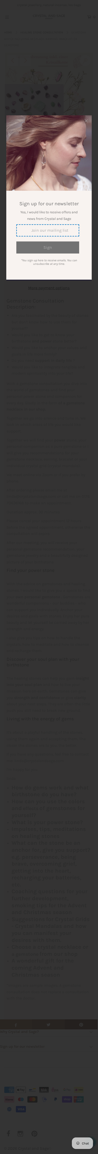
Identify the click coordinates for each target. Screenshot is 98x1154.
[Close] (86, 120)
